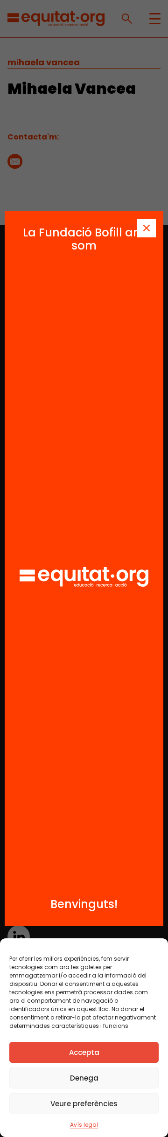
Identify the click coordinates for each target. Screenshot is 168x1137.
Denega (84, 1078)
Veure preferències (84, 1104)
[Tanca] (146, 228)
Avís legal (84, 1125)
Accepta (84, 1052)
